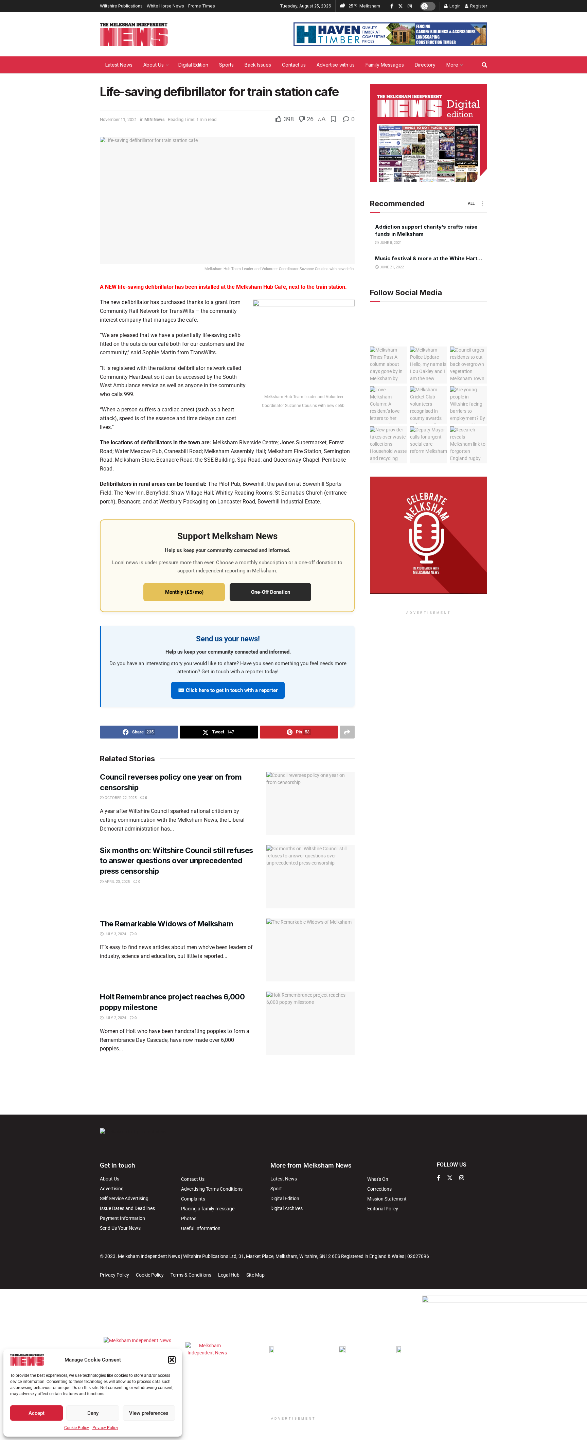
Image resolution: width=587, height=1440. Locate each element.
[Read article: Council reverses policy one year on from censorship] (310, 803)
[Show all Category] (482, 203)
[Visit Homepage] (134, 34)
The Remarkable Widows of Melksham (166, 923)
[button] (171, 1359)
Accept (37, 1413)
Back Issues (258, 65)
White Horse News (165, 5)
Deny (93, 1413)
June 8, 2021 (390, 243)
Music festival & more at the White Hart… (428, 258)
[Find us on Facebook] (391, 6)
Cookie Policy (76, 1427)
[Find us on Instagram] (410, 6)
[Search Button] (484, 64)
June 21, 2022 (391, 267)
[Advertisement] (293, 1083)
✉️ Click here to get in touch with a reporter (228, 690)
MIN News (154, 119)
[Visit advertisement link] (390, 34)
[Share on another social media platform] (347, 732)
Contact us (294, 65)
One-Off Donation (270, 592)
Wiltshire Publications (121, 5)
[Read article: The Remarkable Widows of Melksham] (310, 950)
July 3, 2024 (115, 934)
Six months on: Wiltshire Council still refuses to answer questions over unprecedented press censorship (176, 861)
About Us (153, 65)
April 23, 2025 (117, 881)
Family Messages (385, 65)
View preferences (148, 1413)
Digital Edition (193, 65)
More (452, 65)
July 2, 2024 (115, 1018)
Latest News (118, 65)
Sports (226, 65)
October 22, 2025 (120, 798)
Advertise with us (336, 65)
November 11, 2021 (118, 119)
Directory (425, 65)
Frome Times (201, 5)
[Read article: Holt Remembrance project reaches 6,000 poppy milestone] (310, 1023)
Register (478, 5)
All (471, 203)
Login (454, 5)
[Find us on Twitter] (400, 6)
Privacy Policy (105, 1427)
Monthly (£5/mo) (184, 592)
